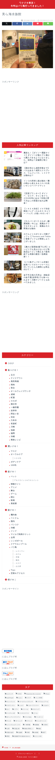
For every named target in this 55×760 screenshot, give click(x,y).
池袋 (13, 430)
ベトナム (15, 518)
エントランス (11, 701)
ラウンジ (29, 721)
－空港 (16, 557)
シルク (21, 705)
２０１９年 (38, 736)
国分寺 (14, 404)
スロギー (46, 705)
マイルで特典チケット (21, 534)
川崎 (13, 427)
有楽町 (14, 424)
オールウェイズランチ (21, 391)
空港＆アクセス (18, 573)
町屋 (13, 398)
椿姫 (39, 728)
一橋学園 (15, 407)
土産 (8, 728)
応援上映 (16, 728)
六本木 (14, 420)
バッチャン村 (11, 713)
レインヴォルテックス (13, 724)
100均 (13, 465)
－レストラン (19, 551)
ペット (14, 476)
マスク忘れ (28, 717)
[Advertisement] (27, 110)
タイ (8, 709)
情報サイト (16, 484)
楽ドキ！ (12, 471)
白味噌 (36, 732)
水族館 (20, 732)
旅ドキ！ (12, 510)
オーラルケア (17, 454)
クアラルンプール (19, 544)
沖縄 (13, 436)
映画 (13, 500)
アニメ (14, 487)
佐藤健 (37, 724)
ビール (36, 713)
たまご (20, 697)
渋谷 (13, 417)
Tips (13, 570)
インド (14, 531)
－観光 (16, 560)
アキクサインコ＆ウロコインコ (26, 480)
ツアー (16, 709)
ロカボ (14, 401)
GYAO (19, 694)
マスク (14, 451)
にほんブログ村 (9, 656)
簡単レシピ (16, 440)
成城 (13, 394)
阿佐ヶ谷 (15, 414)
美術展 (14, 503)
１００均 (17, 458)
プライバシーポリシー (25, 753)
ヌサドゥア (36, 709)
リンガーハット (41, 721)
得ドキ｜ (12, 579)
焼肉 (13, 385)
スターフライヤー (33, 705)
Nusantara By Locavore (33, 694)
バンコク (15, 525)
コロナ (11, 363)
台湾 (13, 537)
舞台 (13, 491)
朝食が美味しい (29, 728)
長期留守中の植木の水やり (22, 736)
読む (13, 497)
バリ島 (14, 547)
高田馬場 (15, 381)
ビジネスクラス (24, 713)
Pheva (47, 694)
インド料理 (39, 697)
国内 (13, 521)
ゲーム (14, 494)
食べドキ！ (13, 370)
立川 (13, 375)
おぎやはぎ (10, 697)
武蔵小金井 (10, 732)
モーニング (18, 721)
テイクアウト (17, 378)
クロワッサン (11, 705)
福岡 (13, 433)
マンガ (9, 721)
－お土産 (17, 566)
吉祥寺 (14, 411)
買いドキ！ (13, 446)
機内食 (14, 515)
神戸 (44, 732)
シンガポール (17, 541)
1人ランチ (10, 694)
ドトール (25, 709)
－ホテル (17, 554)
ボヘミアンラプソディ (13, 717)
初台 (13, 388)
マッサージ (39, 717)
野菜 (8, 736)
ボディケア (16, 462)
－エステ (17, 563)
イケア (29, 697)
